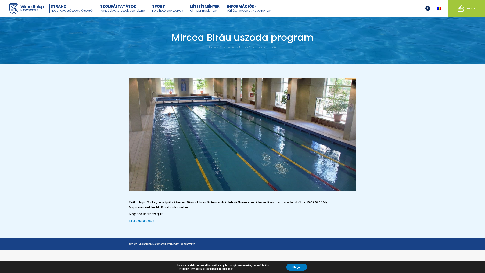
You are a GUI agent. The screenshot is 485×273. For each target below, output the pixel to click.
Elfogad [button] (296, 267)
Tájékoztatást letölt (141, 221)
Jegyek (471, 8)
